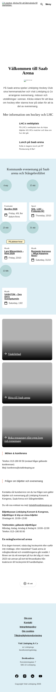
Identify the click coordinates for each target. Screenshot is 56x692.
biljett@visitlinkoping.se (40, 505)
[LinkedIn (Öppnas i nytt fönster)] (32, 676)
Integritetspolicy (28, 627)
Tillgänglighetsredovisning (28, 635)
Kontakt (28, 622)
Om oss (28, 618)
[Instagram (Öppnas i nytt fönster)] (24, 676)
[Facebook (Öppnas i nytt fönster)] (16, 676)
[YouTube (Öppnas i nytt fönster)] (40, 676)
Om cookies (28, 631)
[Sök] (42, 4)
